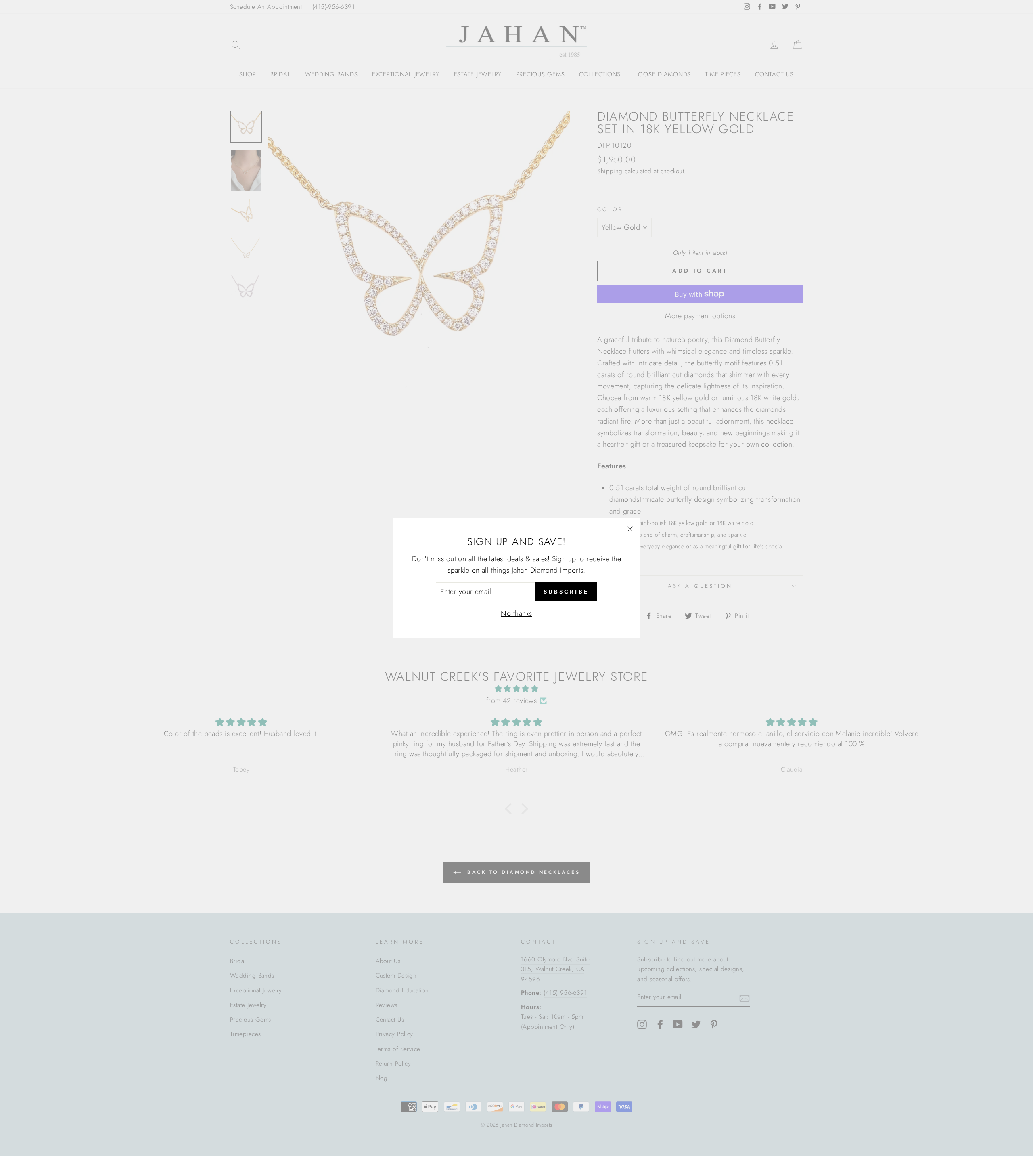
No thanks (516, 613)
